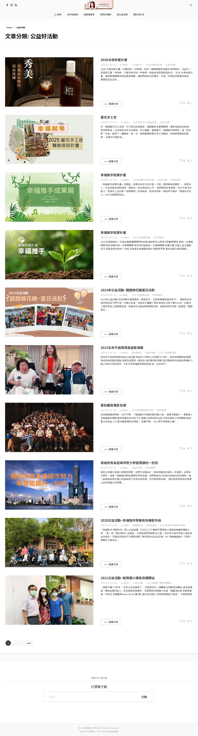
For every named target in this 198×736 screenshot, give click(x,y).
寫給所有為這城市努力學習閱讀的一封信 (129, 462)
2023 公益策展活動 (141, 237)
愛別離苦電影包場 (113, 405)
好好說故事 (176, 179)
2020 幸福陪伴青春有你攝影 (172, 525)
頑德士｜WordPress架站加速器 (103, 731)
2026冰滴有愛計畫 (114, 59)
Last (29, 643)
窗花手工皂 (109, 117)
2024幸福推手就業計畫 (143, 179)
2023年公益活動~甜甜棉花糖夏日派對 (128, 290)
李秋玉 (125, 65)
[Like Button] (181, 103)
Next (20, 643)
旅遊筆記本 (138, 525)
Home (9, 27)
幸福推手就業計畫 (113, 174)
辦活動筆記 (137, 352)
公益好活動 (170, 64)
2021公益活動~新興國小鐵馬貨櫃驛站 (128, 577)
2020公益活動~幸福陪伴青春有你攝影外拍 (131, 520)
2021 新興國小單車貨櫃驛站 (159, 582)
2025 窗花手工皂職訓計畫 (144, 122)
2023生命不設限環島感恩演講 (122, 347)
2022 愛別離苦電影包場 (142, 410)
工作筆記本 (137, 64)
